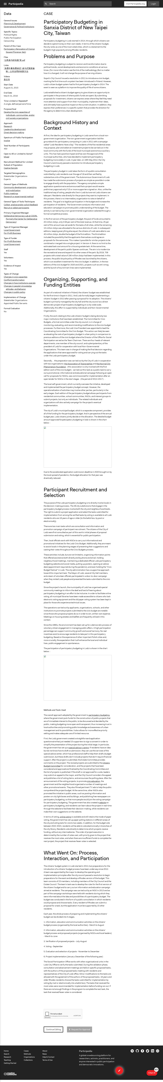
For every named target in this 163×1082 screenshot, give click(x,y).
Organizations (29, 1057)
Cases (26, 1051)
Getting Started (10, 1063)
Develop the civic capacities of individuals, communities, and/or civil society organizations (19, 115)
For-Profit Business (12, 233)
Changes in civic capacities (15, 277)
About (44, 1051)
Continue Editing (53, 1029)
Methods (27, 1054)
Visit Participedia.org (135, 3)
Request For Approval (80, 1029)
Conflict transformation (14, 280)
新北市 (7, 79)
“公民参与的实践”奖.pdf (14, 60)
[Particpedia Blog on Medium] (132, 1052)
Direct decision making (14, 132)
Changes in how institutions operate (19, 283)
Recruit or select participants (16, 207)
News (44, 1054)
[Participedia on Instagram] (157, 1052)
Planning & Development (15, 23)
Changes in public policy (14, 292)
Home (6, 1051)
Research (8, 126)
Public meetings (11, 193)
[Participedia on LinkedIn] (152, 1052)
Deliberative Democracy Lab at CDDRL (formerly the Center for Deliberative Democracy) (20, 219)
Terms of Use (47, 1060)
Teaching (7, 1060)
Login (153, 3)
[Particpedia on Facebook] (142, 1052)
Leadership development (15, 129)
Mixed (6, 157)
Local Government (12, 230)
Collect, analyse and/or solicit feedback (21, 204)
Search (6, 1054)
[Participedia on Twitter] (147, 1052)
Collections (28, 1060)
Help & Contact (48, 1057)
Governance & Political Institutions (19, 26)
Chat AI (152, 1072)
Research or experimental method (18, 196)
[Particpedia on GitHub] (137, 1052)
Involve (7, 140)
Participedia (16, 4)
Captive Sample (11, 168)
